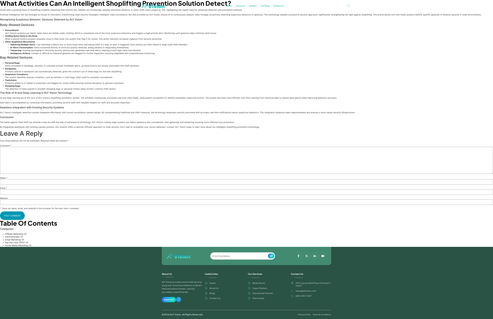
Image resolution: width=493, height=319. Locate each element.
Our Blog (265, 6)
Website (4, 198)
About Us (240, 6)
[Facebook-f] (298, 256)
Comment (5, 146)
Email (3, 188)
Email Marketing (13, 239)
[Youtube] (322, 256)
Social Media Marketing (16, 245)
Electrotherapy (12, 236)
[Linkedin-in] (314, 256)
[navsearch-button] (348, 5)
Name (3, 178)
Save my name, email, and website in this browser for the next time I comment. (40, 208)
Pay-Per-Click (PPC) (15, 242)
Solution (253, 6)
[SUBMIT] (271, 256)
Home (229, 6)
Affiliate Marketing (14, 234)
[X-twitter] (306, 256)
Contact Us (278, 6)
